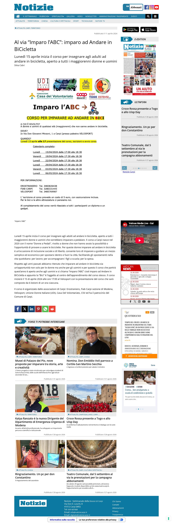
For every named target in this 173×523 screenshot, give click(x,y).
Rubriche (44, 16)
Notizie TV (100, 21)
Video (80, 16)
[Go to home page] (18, 16)
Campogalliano (86, 414)
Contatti (115, 504)
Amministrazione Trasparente (113, 16)
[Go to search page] (148, 16)
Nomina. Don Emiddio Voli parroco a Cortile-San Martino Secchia (90, 362)
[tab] (130, 268)
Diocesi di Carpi (96, 501)
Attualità (20, 21)
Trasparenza (117, 514)
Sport (76, 21)
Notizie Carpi (129, 171)
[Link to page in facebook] (18, 309)
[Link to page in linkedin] (31, 309)
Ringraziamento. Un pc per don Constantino (34, 475)
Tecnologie (87, 21)
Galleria (71, 16)
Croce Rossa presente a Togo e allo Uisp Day (88, 420)
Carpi (29, 357)
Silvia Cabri (19, 65)
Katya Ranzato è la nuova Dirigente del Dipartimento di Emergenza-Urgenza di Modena (40, 422)
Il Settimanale (30, 16)
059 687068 (73, 509)
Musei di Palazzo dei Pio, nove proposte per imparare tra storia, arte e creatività (39, 364)
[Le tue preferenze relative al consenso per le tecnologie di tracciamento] (168, 518)
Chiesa (45, 21)
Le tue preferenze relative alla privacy (97, 519)
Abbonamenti (118, 508)
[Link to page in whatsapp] (45, 309)
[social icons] (130, 301)
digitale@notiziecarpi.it (80, 515)
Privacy (115, 511)
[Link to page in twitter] (24, 309)
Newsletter (91, 16)
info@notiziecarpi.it (78, 512)
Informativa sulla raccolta (62, 519)
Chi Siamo (116, 501)
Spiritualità (57, 16)
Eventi (134, 16)
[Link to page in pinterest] (38, 309)
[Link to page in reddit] (52, 309)
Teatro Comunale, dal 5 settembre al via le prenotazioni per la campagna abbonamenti (90, 477)
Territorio (33, 21)
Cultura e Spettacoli (60, 21)
